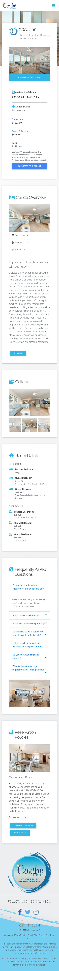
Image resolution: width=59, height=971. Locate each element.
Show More (18, 353)
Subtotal (17, 119)
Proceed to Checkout (30, 166)
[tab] (29, 588)
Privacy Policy (20, 833)
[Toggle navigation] (54, 5)
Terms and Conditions (23, 825)
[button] (12, 402)
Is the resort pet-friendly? (25, 615)
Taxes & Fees (19, 131)
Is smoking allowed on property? (28, 623)
